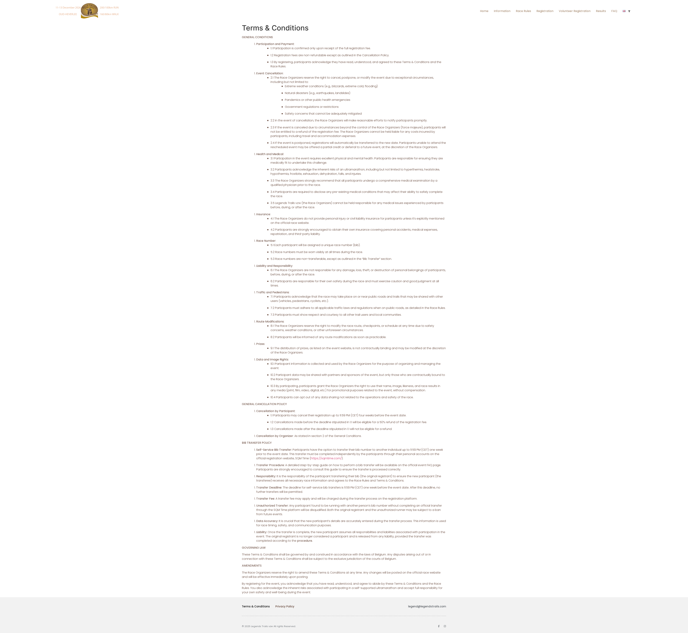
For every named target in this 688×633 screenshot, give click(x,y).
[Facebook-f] (439, 626)
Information (502, 11)
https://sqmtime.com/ (326, 458)
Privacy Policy (284, 606)
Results (601, 11)
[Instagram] (445, 626)
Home (484, 11)
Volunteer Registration (575, 11)
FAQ (614, 11)
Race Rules (523, 11)
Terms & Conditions (256, 606)
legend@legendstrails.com (427, 606)
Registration (544, 11)
